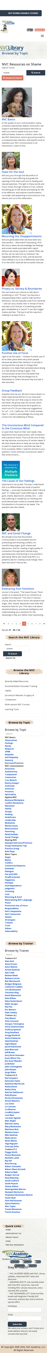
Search (36, 72)
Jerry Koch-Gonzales (14, 1055)
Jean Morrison (11, 1049)
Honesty (9, 760)
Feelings (9, 743)
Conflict (9, 862)
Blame (8, 860)
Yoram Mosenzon (13, 1209)
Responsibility (12, 908)
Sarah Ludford (12, 1180)
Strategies (10, 920)
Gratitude (10, 786)
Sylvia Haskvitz (12, 1203)
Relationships (11, 834)
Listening (9, 891)
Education (9, 805)
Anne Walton (11, 967)
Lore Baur (9, 1115)
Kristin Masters (12, 1101)
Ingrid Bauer (11, 1044)
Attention (10, 768)
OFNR (7, 751)
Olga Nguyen (11, 1143)
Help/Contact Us (13, 1233)
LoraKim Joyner (12, 1112)
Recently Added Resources (16, 681)
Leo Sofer (9, 1103)
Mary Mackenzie (13, 1126)
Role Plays (10, 851)
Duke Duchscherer (13, 1001)
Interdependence (13, 885)
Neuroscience (11, 828)
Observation (11, 740)
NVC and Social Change (16, 533)
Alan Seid (9, 961)
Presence (9, 791)
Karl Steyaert (11, 1078)
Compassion (11, 774)
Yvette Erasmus (12, 1212)
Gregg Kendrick (12, 1035)
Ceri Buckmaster (13, 989)
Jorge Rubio (10, 1072)
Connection (10, 777)
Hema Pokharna (12, 1038)
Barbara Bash (11, 975)
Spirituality (10, 794)
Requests (9, 748)
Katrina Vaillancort (14, 1092)
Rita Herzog (11, 1163)
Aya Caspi (9, 972)
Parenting (10, 831)
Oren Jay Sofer (12, 1146)
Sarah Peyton (11, 1183)
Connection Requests (15, 865)
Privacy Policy (12, 1237)
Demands (9, 868)
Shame (8, 917)
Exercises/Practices (14, 763)
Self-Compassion (13, 911)
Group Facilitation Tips (16, 845)
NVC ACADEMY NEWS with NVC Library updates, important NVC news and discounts (26, 1276)
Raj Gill (8, 1160)
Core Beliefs (11, 780)
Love (7, 894)
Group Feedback (12, 390)
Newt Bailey (11, 1140)
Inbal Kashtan (11, 1041)
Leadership (10, 820)
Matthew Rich (11, 1129)
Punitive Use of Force (15, 353)
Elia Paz (8, 1006)
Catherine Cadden (14, 987)
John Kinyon (10, 1069)
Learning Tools (12, 709)
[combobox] (14, 72)
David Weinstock (13, 995)
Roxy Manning (12, 1177)
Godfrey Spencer (13, 1029)
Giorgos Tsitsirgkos (14, 1024)
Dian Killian (10, 998)
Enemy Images (12, 783)
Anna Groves (11, 964)
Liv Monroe (10, 1109)
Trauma (9, 922)
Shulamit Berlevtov (14, 1192)
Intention (9, 788)
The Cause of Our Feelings (18, 480)
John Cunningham (13, 1066)
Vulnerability (11, 931)
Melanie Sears (12, 1132)
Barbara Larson (12, 978)
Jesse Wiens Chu (12, 1058)
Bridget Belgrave (13, 984)
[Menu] (42, 36)
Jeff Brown (10, 1052)
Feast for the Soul (13, 172)
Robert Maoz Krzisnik (15, 1169)
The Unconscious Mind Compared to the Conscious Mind (23, 426)
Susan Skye (10, 1197)
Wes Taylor (10, 1206)
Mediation (10, 823)
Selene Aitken (11, 1186)
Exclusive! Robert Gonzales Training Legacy (21, 688)
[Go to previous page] (8, 624)
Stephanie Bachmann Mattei (19, 1195)
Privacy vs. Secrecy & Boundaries (22, 288)
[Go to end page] (44, 624)
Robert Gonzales (13, 1166)
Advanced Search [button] (13, 78)
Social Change (12, 837)
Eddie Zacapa (11, 1004)
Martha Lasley (12, 1123)
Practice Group (12, 848)
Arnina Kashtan (12, 969)
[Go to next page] (40, 624)
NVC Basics (8, 119)
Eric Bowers (10, 1009)
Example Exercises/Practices (18, 843)
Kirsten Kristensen (14, 1098)
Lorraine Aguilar (13, 1118)
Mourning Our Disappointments (22, 236)
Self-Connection (13, 914)
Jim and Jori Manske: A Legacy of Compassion (19, 697)
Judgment (10, 888)
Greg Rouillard (12, 1032)
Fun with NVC (11, 874)
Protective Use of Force (16, 905)
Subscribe (17, 1324)
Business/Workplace (14, 800)
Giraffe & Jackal (12, 877)
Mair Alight (10, 1120)
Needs (8, 746)
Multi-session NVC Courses (17, 704)
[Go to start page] (4, 624)
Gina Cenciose (12, 1021)
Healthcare (10, 817)
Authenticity (11, 771)
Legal (8, 1241)
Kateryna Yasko (12, 1081)
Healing (9, 814)
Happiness (10, 880)
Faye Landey (11, 1012)
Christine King (12, 992)
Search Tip (10, 657)
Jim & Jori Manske (13, 1061)
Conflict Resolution (14, 803)
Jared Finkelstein (13, 1046)
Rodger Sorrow (12, 1175)
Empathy (9, 754)
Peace (8, 902)
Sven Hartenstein (13, 1200)
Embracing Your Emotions (18, 588)
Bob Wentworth (12, 981)
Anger (8, 857)
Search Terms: (8, 67)
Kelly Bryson (11, 1095)
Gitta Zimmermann (14, 1026)
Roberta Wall (11, 1172)
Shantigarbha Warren (15, 1189)
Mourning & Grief (13, 897)
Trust (7, 925)
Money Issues (11, 825)
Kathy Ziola (10, 1089)
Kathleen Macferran (14, 1083)
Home (8, 1230)
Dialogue (9, 871)
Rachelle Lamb (12, 1158)
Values (8, 928)
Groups (8, 811)
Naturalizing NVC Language (18, 900)
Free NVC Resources (15, 1245)
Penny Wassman (13, 1155)
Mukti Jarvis (11, 1138)
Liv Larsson (10, 1106)
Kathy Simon (11, 1086)
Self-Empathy (11, 757)
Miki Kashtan (11, 1135)
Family (8, 808)
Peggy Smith (11, 1152)
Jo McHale (9, 1063)
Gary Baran (10, 1018)
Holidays (9, 882)
